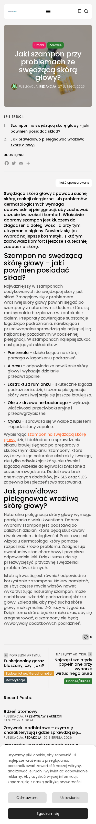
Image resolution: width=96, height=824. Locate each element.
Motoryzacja (15, 680)
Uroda (39, 45)
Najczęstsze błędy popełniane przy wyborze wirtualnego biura (73, 666)
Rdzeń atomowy (20, 711)
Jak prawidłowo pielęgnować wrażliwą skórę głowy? (47, 142)
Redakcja (47, 86)
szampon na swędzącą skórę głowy (45, 437)
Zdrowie (55, 45)
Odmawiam (27, 797)
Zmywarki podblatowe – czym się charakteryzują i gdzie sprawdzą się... (42, 730)
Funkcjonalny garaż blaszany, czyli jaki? (24, 663)
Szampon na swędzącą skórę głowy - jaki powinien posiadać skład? (49, 128)
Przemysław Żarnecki (43, 716)
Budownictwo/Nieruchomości (29, 673)
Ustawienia (70, 797)
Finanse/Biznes (78, 681)
